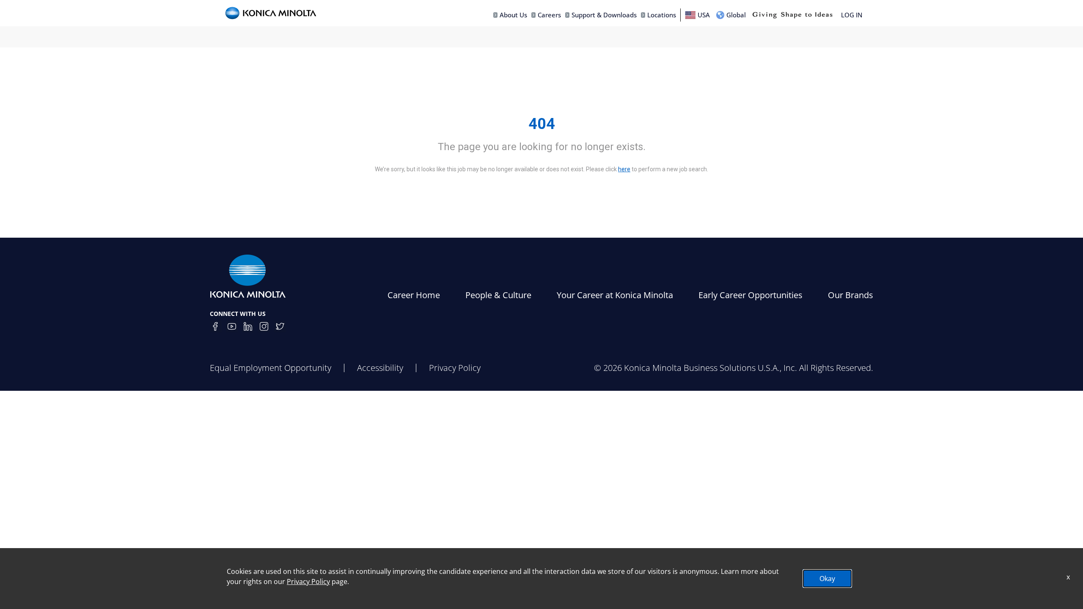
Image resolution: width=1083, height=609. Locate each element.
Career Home (414, 295)
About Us (513, 15)
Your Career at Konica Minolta (615, 295)
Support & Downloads (604, 15)
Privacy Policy (455, 367)
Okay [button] (827, 578)
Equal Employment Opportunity (270, 367)
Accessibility (380, 367)
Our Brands (850, 295)
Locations (661, 15)
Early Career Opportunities (750, 295)
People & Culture (498, 295)
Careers (549, 15)
